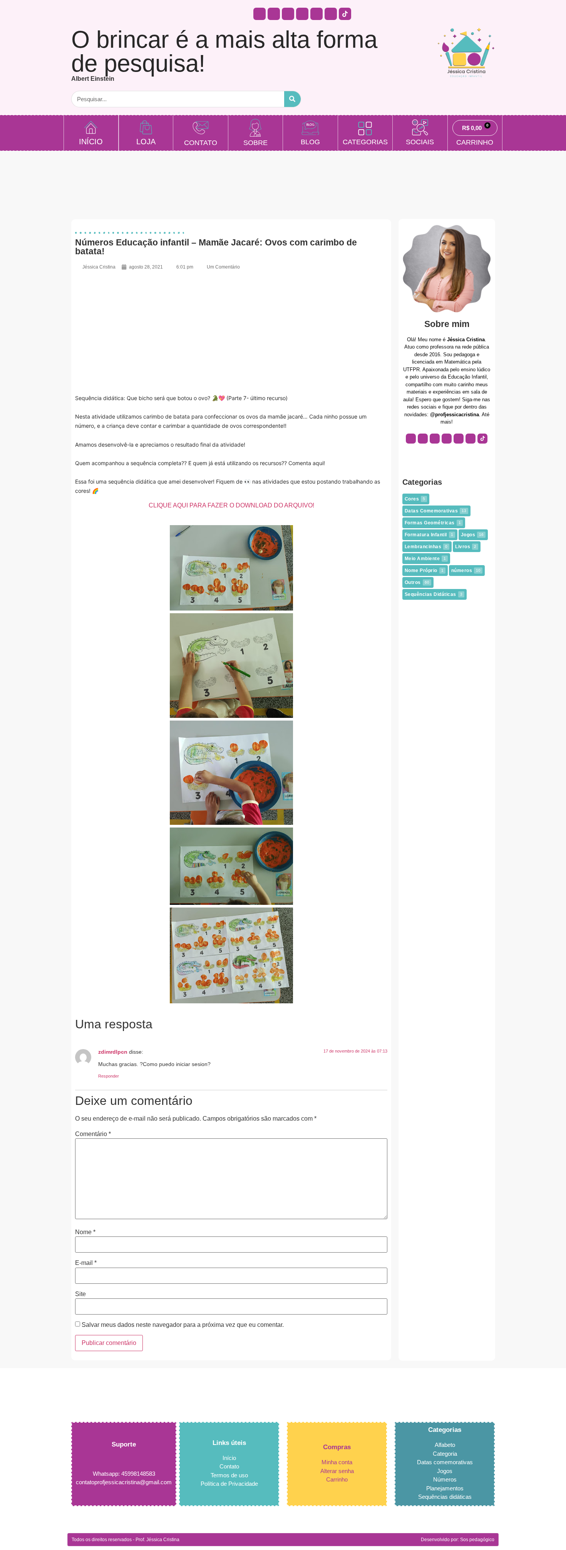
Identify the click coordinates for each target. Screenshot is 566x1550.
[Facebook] (274, 14)
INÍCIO (91, 141)
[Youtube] (302, 14)
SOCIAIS (420, 142)
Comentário (93, 1134)
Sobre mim (446, 324)
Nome (85, 1232)
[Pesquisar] (292, 99)
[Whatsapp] (288, 14)
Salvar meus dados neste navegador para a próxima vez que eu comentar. (183, 1325)
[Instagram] (259, 14)
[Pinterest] (316, 14)
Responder (108, 1076)
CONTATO (200, 143)
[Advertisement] (231, 332)
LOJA (146, 141)
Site (80, 1294)
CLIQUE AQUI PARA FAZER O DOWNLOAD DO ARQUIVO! (231, 505)
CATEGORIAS (365, 142)
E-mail (86, 1263)
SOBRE (255, 143)
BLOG (310, 142)
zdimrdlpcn (112, 1052)
